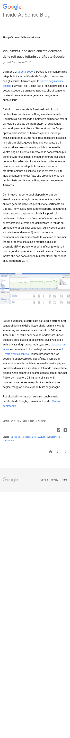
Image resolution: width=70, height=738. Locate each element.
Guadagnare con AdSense (35, 437)
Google (44, 479)
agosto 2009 (25, 71)
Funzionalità (16, 437)
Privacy (54, 479)
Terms (64, 479)
